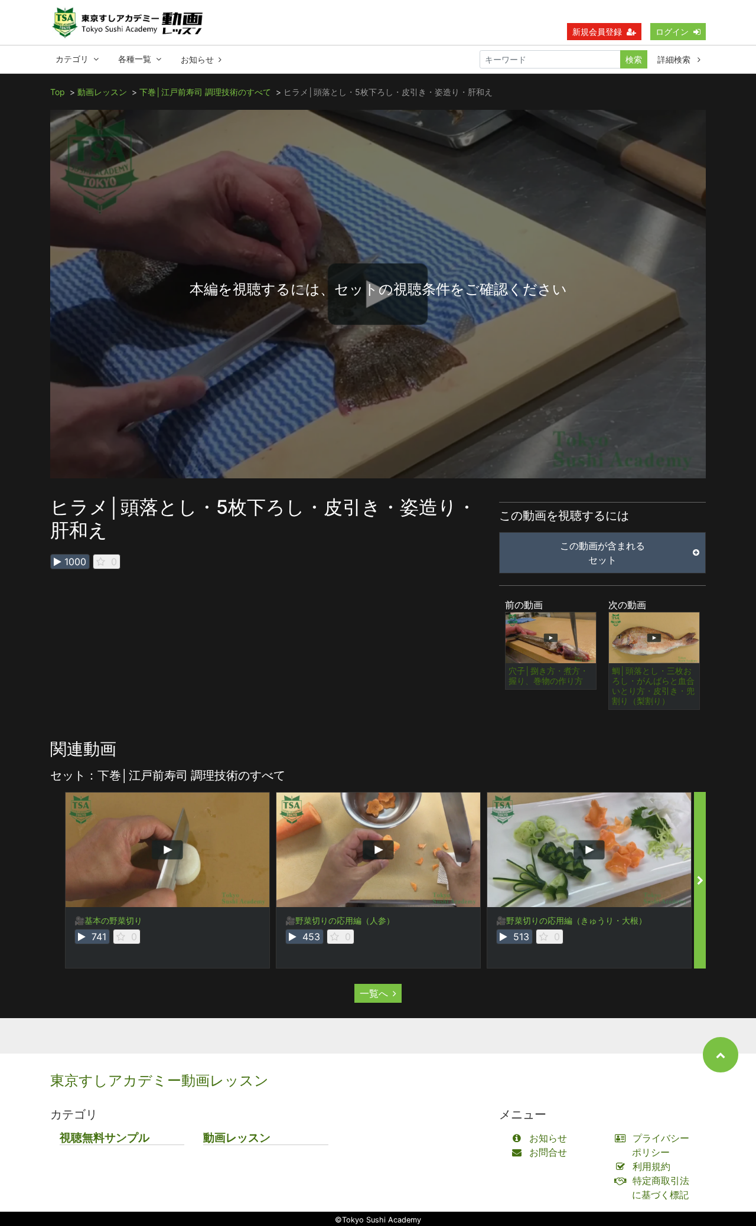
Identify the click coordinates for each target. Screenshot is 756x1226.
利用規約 (651, 1166)
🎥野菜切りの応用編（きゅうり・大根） (571, 920)
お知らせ (197, 59)
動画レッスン (102, 92)
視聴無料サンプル (104, 1138)
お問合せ (548, 1152)
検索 (633, 59)
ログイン (672, 32)
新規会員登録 (597, 32)
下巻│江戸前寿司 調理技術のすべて (205, 92)
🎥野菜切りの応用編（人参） (340, 920)
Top (57, 92)
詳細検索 (675, 59)
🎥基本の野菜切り (108, 920)
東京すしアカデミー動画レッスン (159, 1080)
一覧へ (374, 993)
